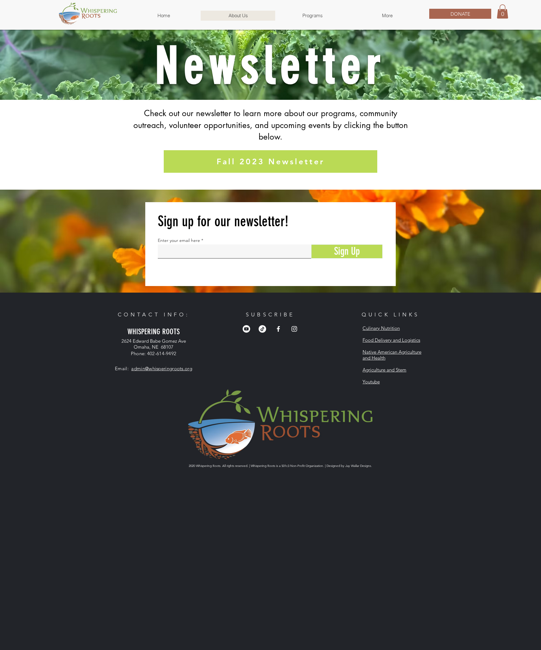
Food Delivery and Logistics (391, 340)
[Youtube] (246, 329)
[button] (312, 16)
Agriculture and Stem (384, 370)
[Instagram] (294, 329)
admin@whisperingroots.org (161, 368)
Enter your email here (179, 240)
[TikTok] (262, 329)
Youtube (371, 382)
